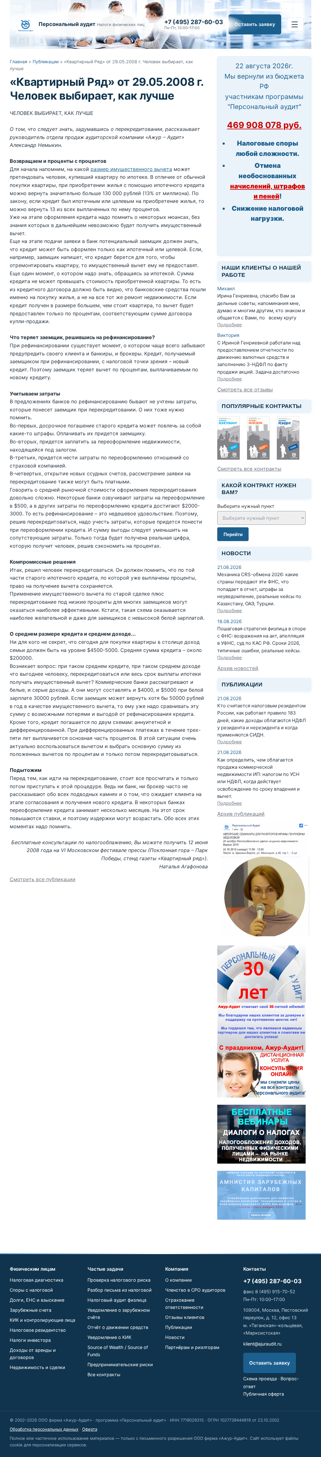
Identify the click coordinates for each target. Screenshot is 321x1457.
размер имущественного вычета (131, 169)
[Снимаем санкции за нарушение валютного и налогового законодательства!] (261, 1218)
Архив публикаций (241, 814)
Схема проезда (260, 1378)
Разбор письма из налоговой (119, 1290)
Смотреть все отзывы (245, 389)
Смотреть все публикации (43, 879)
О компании (178, 1280)
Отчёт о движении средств (117, 1327)
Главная (18, 61)
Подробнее (229, 324)
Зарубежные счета (30, 1310)
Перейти (233, 534)
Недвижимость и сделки (37, 1367)
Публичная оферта (263, 1394)
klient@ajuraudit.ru (262, 1343)
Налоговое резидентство (38, 1330)
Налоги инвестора (30, 1340)
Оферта (89, 1429)
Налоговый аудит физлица (116, 1300)
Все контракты (103, 1374)
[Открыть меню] (295, 24)
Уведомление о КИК (109, 1337)
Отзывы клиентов (184, 1317)
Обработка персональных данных (44, 1429)
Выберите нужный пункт (245, 506)
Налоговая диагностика (36, 1280)
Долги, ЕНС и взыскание (37, 1300)
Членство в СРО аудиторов (195, 1290)
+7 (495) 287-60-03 (272, 1281)
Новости (175, 1337)
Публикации (46, 61)
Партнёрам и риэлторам (192, 1347)
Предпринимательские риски (120, 1364)
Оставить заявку (254, 24)
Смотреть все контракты (249, 469)
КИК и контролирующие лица (42, 1320)
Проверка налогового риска (118, 1280)
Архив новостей (237, 668)
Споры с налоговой (31, 1290)
